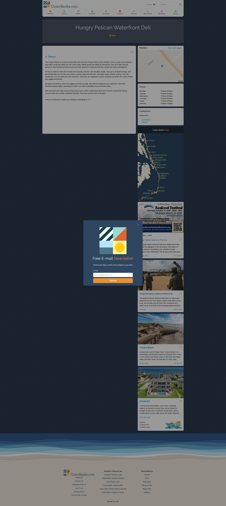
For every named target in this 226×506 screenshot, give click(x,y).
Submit (113, 280)
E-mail (95, 271)
